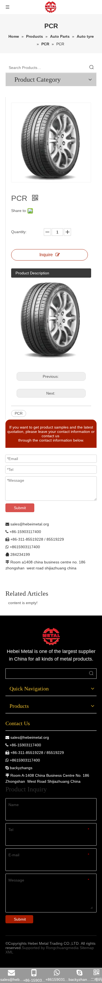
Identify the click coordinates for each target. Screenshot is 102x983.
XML (9, 952)
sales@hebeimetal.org (29, 737)
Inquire (46, 254)
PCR (19, 413)
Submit (20, 508)
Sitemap (87, 948)
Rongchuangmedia (62, 948)
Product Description (32, 273)
